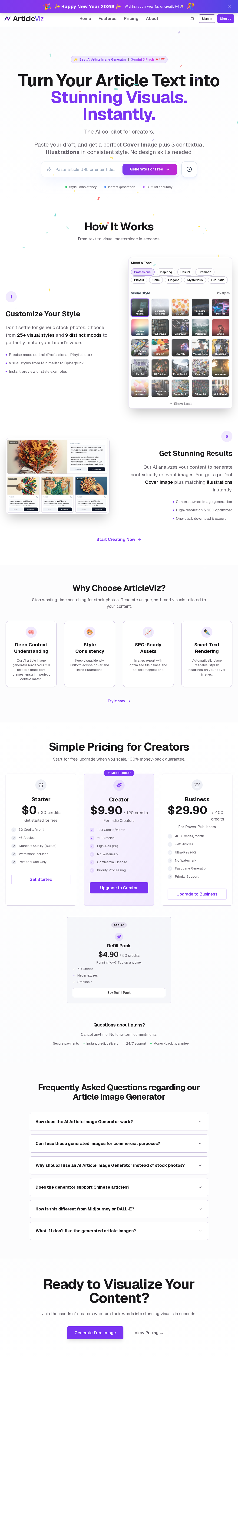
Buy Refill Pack (119, 993)
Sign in (207, 18)
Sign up (225, 18)
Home (85, 18)
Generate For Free (146, 169)
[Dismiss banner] (229, 6)
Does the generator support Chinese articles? (82, 1187)
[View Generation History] (189, 169)
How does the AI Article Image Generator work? (84, 1121)
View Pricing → (149, 1332)
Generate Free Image (95, 1332)
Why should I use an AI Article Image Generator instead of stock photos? (110, 1165)
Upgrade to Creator (119, 887)
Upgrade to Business (197, 894)
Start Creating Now (115, 539)
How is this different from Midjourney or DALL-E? (85, 1209)
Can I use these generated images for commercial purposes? (98, 1143)
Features (107, 18)
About (152, 18)
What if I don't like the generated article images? (86, 1230)
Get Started (41, 879)
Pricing (131, 18)
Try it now (116, 701)
